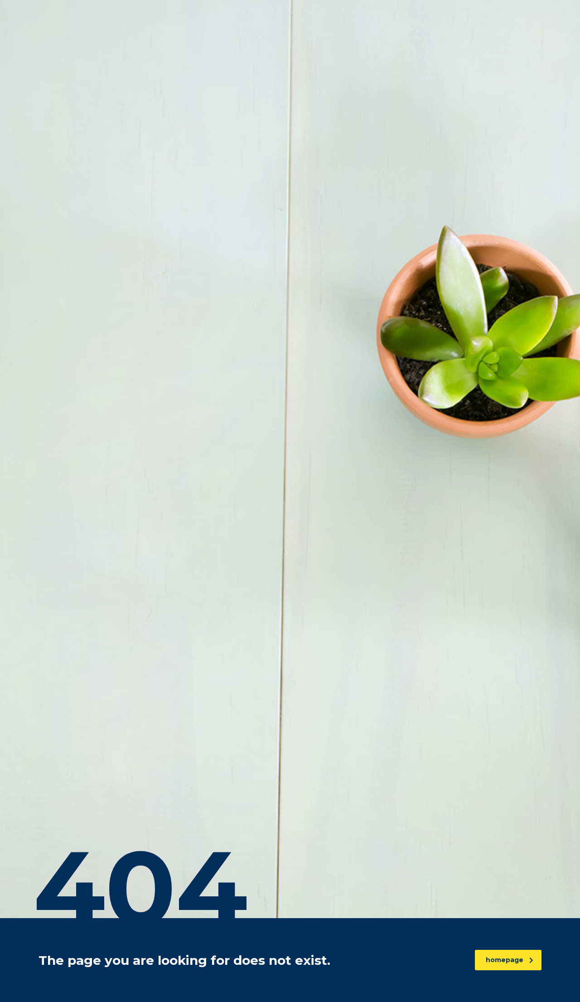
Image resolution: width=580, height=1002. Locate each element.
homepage (504, 960)
